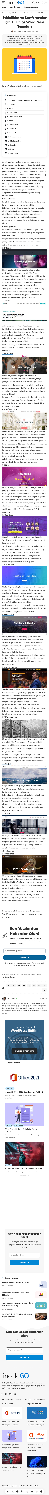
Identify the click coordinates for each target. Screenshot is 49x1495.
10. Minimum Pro (14, 141)
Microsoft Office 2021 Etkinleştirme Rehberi (24, 1092)
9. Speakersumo (14, 137)
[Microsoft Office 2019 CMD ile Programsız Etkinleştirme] (37, 1436)
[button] (4, 2)
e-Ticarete (13, 397)
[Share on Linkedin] (22, 1491)
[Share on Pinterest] (17, 1491)
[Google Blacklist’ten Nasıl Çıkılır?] (41, 1284)
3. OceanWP (12, 112)
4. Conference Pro (14, 117)
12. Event (11, 149)
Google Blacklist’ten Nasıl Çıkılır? (15, 1282)
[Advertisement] (24, 1202)
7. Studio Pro (12, 129)
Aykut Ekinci (22, 31)
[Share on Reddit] (31, 1491)
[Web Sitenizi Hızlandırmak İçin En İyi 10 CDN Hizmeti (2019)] (41, 1305)
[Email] (39, 985)
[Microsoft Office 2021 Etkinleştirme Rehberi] (24, 1077)
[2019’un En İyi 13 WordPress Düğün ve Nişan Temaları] (41, 1316)
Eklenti (9, 1125)
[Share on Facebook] (7, 1491)
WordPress (18, 1125)
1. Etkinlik (11, 104)
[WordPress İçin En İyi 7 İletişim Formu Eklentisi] (24, 1114)
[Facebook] (40, 998)
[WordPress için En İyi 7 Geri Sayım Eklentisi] (41, 1294)
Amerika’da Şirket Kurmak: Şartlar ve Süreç (23, 1168)
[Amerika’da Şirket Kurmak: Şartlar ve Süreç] (24, 1154)
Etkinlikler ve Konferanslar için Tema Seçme (25, 100)
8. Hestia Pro (12, 133)
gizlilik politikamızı (23, 965)
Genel (8, 1165)
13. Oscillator (13, 153)
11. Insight (12, 145)
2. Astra (10, 108)
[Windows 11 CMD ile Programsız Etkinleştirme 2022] (37, 1462)
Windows (9, 1088)
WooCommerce (21, 459)
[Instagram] (43, 998)
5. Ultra (10, 121)
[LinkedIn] (46, 998)
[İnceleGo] (15, 2)
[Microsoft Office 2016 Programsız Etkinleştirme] (37, 1413)
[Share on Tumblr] (26, 1491)
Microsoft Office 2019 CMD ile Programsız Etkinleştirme (35, 1447)
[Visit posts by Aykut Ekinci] (4, 999)
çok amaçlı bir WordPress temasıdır (21, 326)
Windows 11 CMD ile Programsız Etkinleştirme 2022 (36, 1473)
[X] (6, 1394)
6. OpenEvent (12, 125)
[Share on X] (12, 1491)
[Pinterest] (15, 1394)
